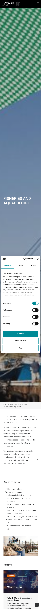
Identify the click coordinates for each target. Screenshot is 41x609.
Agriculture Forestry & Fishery (19, 404)
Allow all (20, 334)
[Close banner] (37, 259)
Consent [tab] (7, 265)
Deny (21, 348)
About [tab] (33, 265)
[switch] (35, 310)
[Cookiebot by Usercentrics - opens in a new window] (24, 259)
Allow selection (20, 341)
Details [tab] (20, 265)
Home (5, 404)
